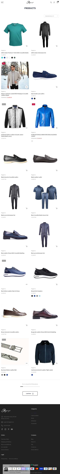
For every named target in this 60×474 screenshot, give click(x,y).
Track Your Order (5, 439)
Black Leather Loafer (36, 177)
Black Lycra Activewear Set (8, 215)
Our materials (4, 447)
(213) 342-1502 (6, 425)
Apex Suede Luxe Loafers (37, 93)
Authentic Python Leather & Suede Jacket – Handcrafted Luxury (12, 135)
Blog (32, 439)
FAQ (32, 444)
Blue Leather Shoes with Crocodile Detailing (12, 253)
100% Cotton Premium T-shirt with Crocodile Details (15, 53)
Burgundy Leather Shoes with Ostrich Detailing (43, 332)
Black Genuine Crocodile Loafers (9, 177)
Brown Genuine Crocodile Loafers (10, 332)
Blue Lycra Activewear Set (38, 253)
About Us (33, 442)
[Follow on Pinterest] (8, 429)
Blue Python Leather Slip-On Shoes (10, 291)
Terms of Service (5, 449)
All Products (34, 413)
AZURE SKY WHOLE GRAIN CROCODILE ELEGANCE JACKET (44, 135)
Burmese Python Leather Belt (8, 370)
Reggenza (3, 50)
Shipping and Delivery (6, 442)
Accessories (33, 423)
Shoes (32, 418)
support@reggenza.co (9, 422)
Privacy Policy (4, 458)
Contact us (33, 447)
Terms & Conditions (13, 458)
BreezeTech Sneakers (36, 291)
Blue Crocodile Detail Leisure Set (39, 215)
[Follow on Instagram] (5, 429)
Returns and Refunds (6, 444)
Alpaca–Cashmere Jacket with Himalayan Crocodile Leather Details (14, 94)
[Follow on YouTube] (12, 429)
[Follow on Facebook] (2, 429)
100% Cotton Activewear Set (38, 53)
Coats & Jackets (34, 415)
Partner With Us (34, 449)
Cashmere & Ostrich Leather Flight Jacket (42, 370)
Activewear (33, 421)
